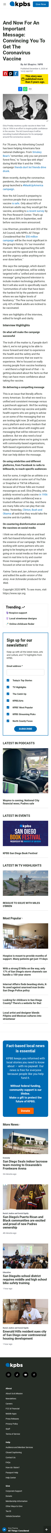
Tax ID (8, 1511)
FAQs (8, 1462)
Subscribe (25, 728)
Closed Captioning (14, 1452)
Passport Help (12, 1472)
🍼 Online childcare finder (20, 624)
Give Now (41, 4)
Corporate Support (14, 1491)
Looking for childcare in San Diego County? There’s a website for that (22, 1002)
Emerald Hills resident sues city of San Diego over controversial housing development (24, 1335)
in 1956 (43, 494)
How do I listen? (13, 1467)
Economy (6, 1158)
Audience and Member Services (19, 1447)
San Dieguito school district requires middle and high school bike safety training (25, 1279)
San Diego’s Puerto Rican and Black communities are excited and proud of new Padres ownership (24, 1222)
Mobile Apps (11, 1414)
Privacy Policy (12, 1424)
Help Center (11, 1478)
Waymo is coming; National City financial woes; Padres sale (21, 802)
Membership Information (16, 1501)
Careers (9, 1404)
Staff (8, 1429)
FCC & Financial (12, 1408)
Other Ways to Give (14, 1506)
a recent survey (35, 210)
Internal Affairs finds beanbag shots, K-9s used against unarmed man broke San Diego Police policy (25, 987)
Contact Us (10, 1457)
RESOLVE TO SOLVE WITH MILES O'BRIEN (21, 904)
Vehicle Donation (13, 1516)
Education (7, 1272)
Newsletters (11, 1398)
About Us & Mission (14, 1393)
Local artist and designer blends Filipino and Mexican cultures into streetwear (22, 1015)
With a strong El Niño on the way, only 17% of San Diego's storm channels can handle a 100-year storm (25, 971)
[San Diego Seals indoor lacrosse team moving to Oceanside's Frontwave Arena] (25, 1141)
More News (11, 1124)
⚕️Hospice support (16, 612)
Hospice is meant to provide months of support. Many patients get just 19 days (25, 957)
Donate (25, 1110)
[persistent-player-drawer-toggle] (47, 1529)
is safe (15, 203)
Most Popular (12, 918)
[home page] (20, 4)
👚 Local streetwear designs (21, 618)
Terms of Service (13, 1434)
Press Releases (12, 1419)
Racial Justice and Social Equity (15, 1213)
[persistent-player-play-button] (4, 1529)
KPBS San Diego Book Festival (20, 853)
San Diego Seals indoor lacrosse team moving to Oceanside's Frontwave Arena (25, 1165)
